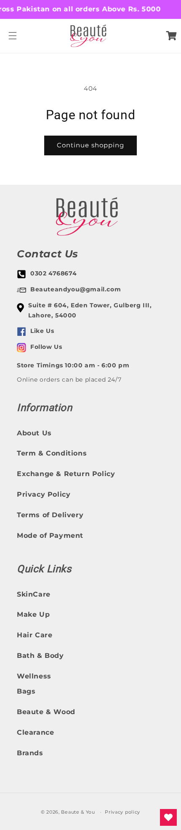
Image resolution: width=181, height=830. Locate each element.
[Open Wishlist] (168, 817)
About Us (34, 433)
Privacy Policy (43, 494)
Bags (26, 691)
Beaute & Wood (46, 712)
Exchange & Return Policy (66, 474)
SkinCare (34, 594)
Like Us (42, 331)
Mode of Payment (50, 535)
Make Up (33, 614)
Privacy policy (122, 812)
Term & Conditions (52, 453)
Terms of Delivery (50, 515)
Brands (30, 753)
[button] (12, 35)
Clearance (35, 732)
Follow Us (46, 347)
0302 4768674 (53, 273)
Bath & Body (40, 656)
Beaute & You (78, 812)
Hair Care (34, 635)
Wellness (34, 676)
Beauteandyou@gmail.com (75, 289)
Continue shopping (90, 145)
